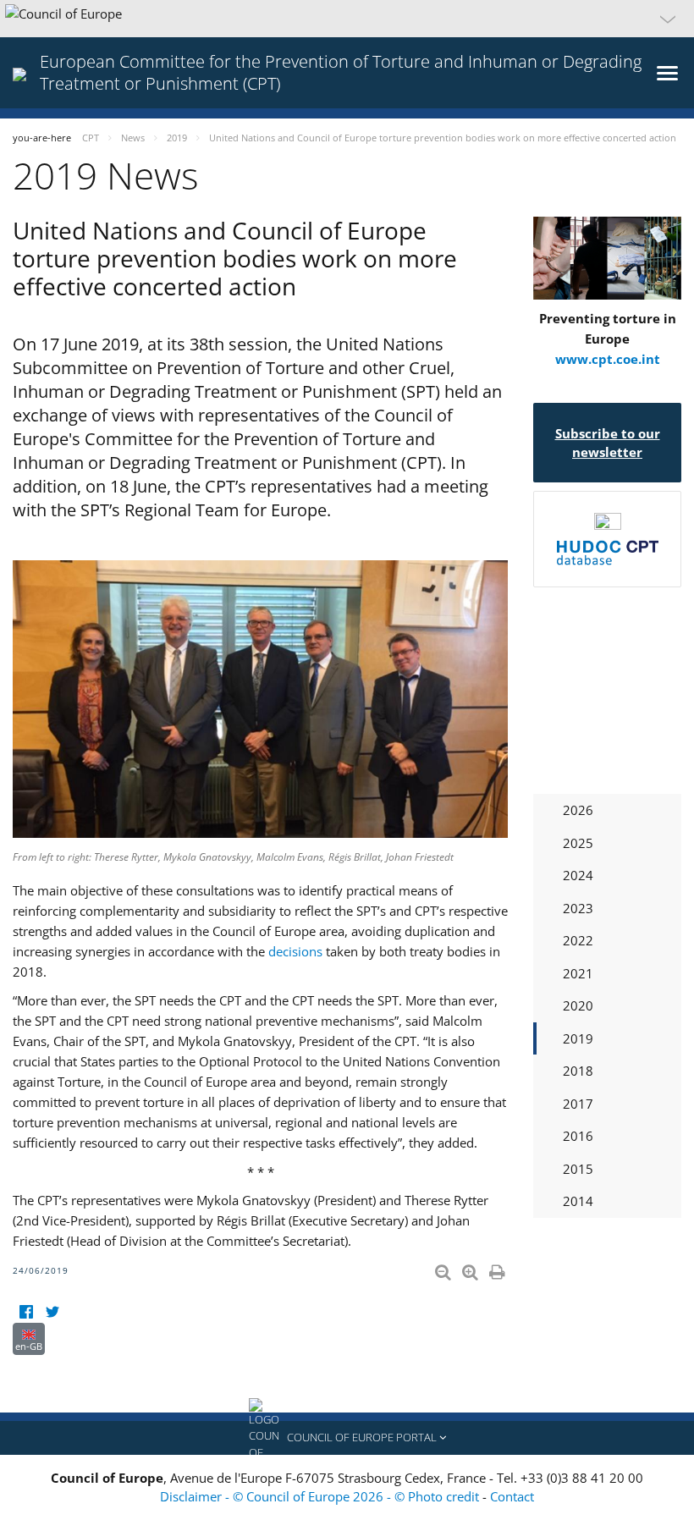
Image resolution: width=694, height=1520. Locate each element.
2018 (578, 1070)
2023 (578, 908)
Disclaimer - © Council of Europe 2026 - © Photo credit (321, 1496)
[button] (347, 18)
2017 (578, 1103)
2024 (578, 875)
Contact (512, 1496)
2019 (578, 1038)
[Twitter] (52, 1312)
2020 (578, 1005)
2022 (578, 940)
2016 (578, 1135)
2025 (578, 842)
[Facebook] (26, 1312)
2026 (578, 809)
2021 (578, 973)
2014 (578, 1200)
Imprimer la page (498, 1268)
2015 (578, 1168)
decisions (295, 951)
